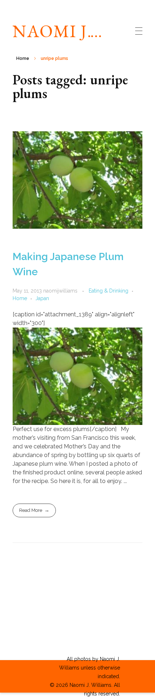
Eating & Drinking (108, 291)
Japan (42, 298)
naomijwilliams (61, 291)
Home (22, 58)
